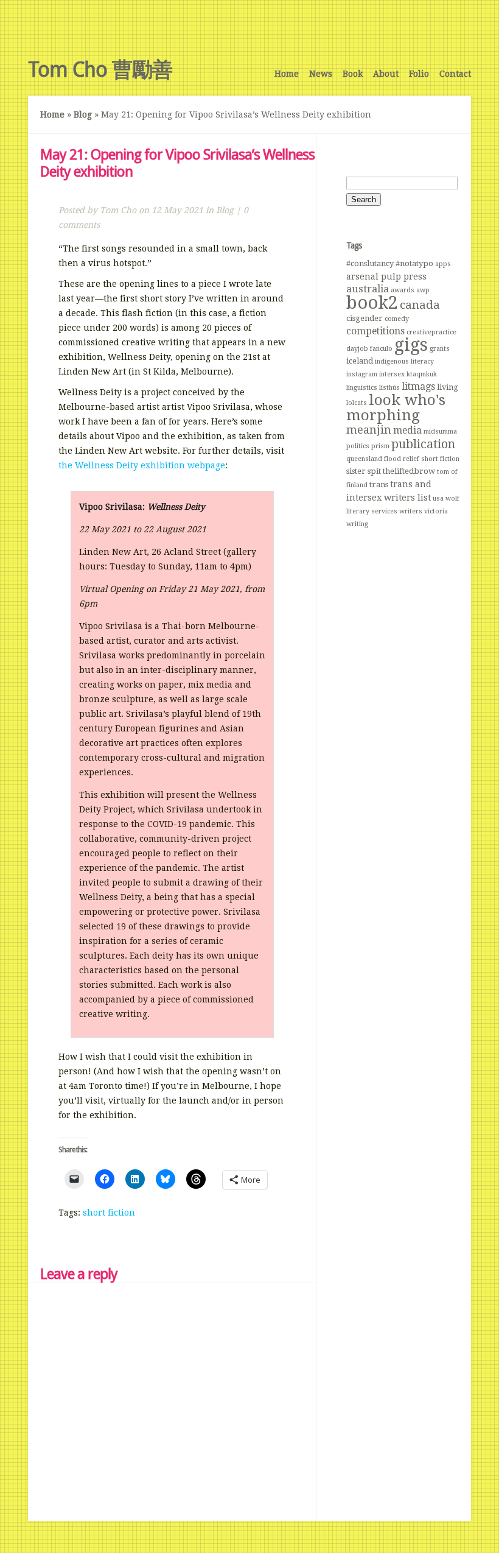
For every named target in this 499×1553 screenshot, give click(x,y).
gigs (411, 344)
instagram (361, 374)
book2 (372, 302)
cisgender (364, 318)
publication (423, 444)
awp (423, 290)
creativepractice (431, 332)
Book (353, 74)
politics (357, 446)
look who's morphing (395, 407)
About (386, 74)
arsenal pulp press (386, 276)
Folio (419, 74)
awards (402, 290)
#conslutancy (370, 263)
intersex (392, 374)
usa (438, 498)
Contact (455, 74)
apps (443, 264)
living (447, 387)
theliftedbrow (409, 471)
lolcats (356, 403)
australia (367, 289)
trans (378, 484)
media (407, 430)
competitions (375, 331)
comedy (397, 319)
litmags (418, 386)
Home (286, 74)
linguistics (361, 388)
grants (440, 349)
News (320, 74)
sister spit (363, 471)
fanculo (381, 349)
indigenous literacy (404, 361)
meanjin (368, 429)
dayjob (357, 349)
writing (357, 524)
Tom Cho (118, 210)
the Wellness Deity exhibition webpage (141, 465)
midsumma (440, 431)
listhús (389, 388)
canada (420, 305)
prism (380, 446)
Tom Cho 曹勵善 (100, 69)
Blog (83, 114)
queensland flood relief (382, 459)
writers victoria (423, 511)
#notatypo (414, 263)
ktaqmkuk (422, 374)
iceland (359, 360)
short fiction (109, 1212)
